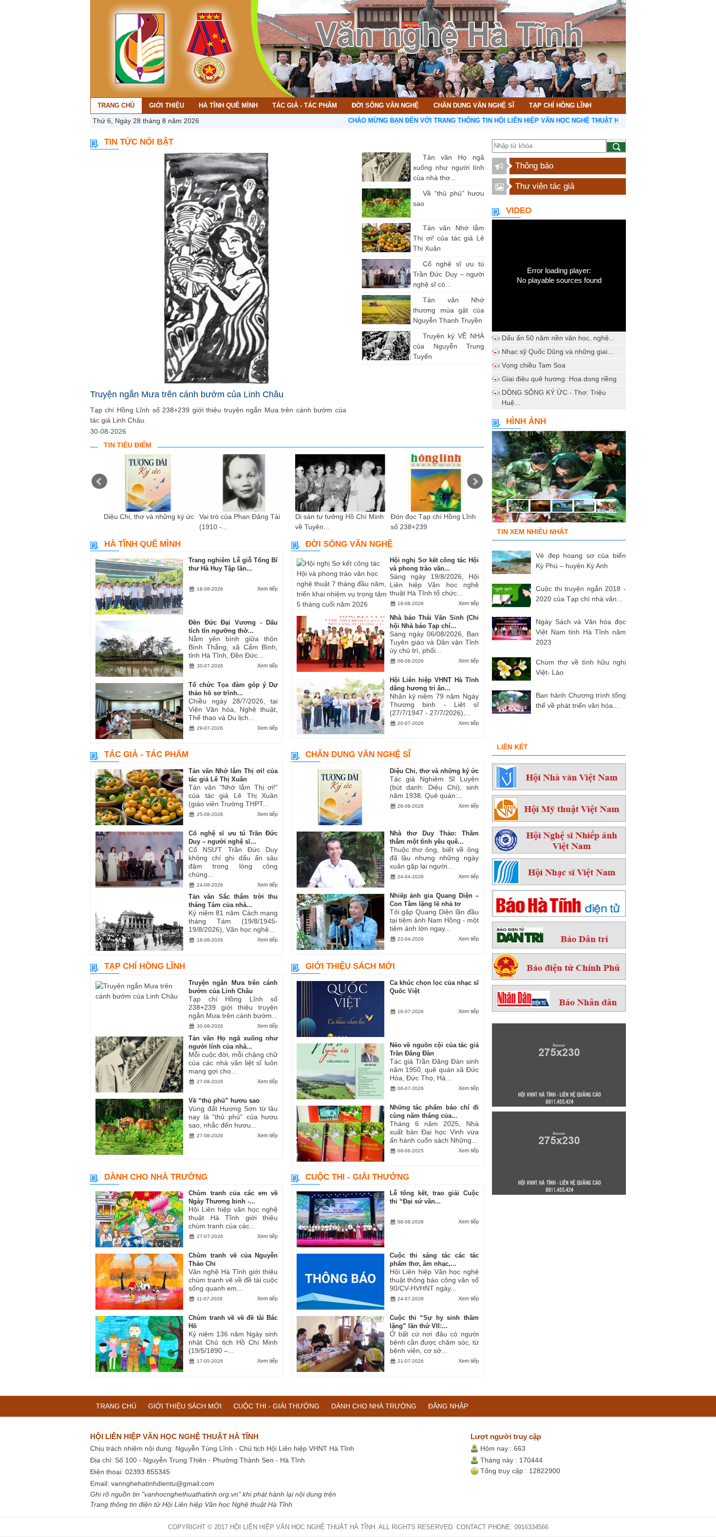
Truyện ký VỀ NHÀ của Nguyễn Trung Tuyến (448, 346)
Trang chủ (116, 1406)
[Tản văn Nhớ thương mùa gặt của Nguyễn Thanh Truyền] (415, 300)
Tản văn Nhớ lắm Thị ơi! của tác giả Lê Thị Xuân (448, 238)
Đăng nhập (448, 1406)
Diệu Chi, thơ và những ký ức (149, 516)
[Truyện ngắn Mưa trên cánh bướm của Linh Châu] (218, 268)
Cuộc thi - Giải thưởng (357, 1177)
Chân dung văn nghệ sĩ (358, 754)
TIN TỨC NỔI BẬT (138, 142)
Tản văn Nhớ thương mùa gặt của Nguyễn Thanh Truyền (448, 310)
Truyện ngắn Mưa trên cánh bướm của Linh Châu (186, 394)
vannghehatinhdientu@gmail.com (162, 1483)
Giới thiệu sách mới (350, 966)
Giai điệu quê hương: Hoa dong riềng (559, 379)
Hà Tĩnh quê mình (142, 544)
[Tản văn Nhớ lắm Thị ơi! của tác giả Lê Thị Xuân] (415, 228)
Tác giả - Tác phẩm (146, 754)
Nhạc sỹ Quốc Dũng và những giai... (557, 351)
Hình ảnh (526, 421)
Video (518, 210)
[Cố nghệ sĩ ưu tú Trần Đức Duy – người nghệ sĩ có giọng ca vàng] (415, 264)
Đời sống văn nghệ (349, 544)
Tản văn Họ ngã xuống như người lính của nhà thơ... (448, 167)
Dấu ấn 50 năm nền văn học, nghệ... (558, 338)
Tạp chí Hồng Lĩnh (144, 966)
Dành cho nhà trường (155, 1177)
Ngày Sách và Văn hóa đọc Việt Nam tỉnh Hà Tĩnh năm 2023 (581, 632)
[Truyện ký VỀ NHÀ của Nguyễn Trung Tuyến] (415, 336)
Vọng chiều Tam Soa (533, 365)
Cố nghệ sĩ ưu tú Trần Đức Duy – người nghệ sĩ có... (448, 274)
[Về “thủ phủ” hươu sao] (415, 193)
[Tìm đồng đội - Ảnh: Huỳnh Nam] (559, 479)
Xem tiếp (267, 589)
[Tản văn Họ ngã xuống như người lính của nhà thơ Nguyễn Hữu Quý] (415, 157)
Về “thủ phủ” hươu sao (224, 1100)
